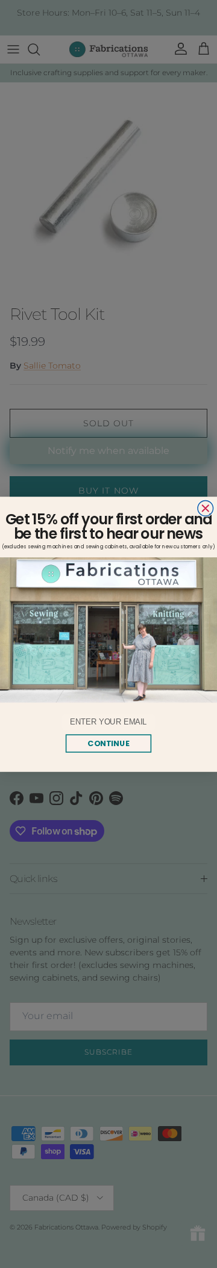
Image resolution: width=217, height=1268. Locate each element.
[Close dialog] (205, 508)
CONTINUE (108, 742)
